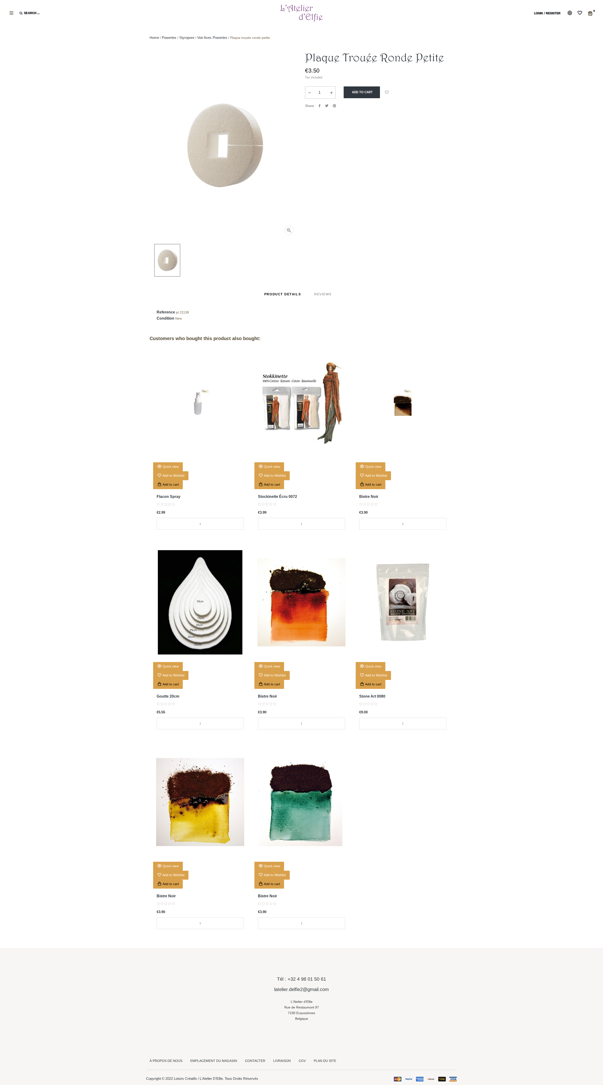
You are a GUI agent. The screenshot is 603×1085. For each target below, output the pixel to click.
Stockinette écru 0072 (277, 497)
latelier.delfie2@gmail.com (301, 989)
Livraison (282, 1061)
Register (553, 13)
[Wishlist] (577, 13)
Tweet (326, 105)
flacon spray (168, 497)
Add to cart (362, 92)
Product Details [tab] (282, 294)
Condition (165, 318)
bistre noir (368, 497)
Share (319, 105)
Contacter (255, 1061)
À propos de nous (166, 1061)
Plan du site (325, 1061)
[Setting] (569, 13)
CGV (302, 1061)
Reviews (323, 294)
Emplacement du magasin (213, 1061)
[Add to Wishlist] (387, 92)
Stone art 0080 (372, 696)
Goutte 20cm (168, 696)
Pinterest (334, 105)
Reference (166, 312)
